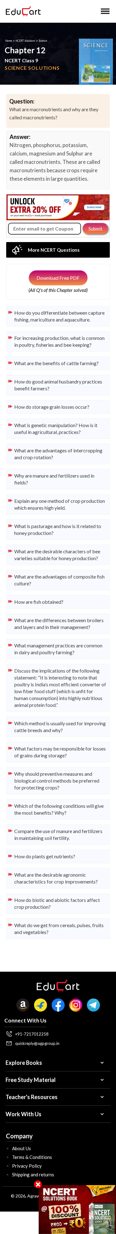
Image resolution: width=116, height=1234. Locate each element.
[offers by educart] (77, 1209)
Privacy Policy (27, 1166)
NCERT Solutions (25, 40)
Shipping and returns (33, 1174)
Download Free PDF (58, 278)
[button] (105, 11)
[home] (21, 11)
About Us (21, 1148)
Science (43, 40)
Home (8, 40)
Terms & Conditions (32, 1157)
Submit (95, 228)
